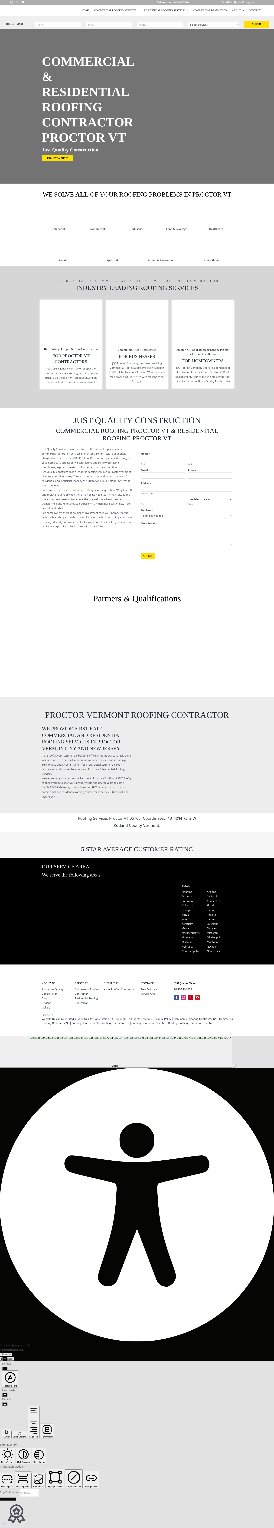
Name (145, 454)
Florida (211, 905)
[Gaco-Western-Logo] (82, 650)
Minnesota (188, 937)
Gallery (46, 1007)
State (190, 504)
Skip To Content (10, 1492)
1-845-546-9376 (183, 989)
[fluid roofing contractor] (247, 617)
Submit (256, 24)
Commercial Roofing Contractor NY (196, 1019)
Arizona (211, 892)
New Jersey (213, 951)
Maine (185, 928)
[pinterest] (17, 2)
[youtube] (23, 2)
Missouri (187, 942)
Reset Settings (8, 1499)
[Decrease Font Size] (4, 1368)
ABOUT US (48, 983)
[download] (192, 617)
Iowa (184, 919)
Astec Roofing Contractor (119, 989)
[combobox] (116, 1052)
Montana (212, 942)
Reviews (46, 1003)
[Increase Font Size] (4, 1359)
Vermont (151, 825)
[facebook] (6, 2)
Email (145, 470)
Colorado (187, 901)
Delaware (187, 905)
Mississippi (213, 937)
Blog (44, 998)
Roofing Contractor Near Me (149, 1023)
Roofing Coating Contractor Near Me (190, 1023)
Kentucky (187, 924)
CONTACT (147, 983)
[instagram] (11, 2)
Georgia (186, 910)
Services (147, 510)
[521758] (137, 625)
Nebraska (187, 946)
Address (146, 483)
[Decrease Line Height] (4, 1404)
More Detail (149, 523)
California (212, 896)
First (143, 464)
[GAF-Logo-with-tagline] (27, 625)
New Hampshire (191, 951)
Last (190, 464)
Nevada (211, 946)
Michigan (212, 933)
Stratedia (70, 1019)
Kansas (211, 919)
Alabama (187, 892)
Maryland (212, 928)
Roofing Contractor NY (115, 1023)
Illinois (185, 914)
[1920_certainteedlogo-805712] (82, 625)
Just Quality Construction (94, 1019)
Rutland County (128, 825)
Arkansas (187, 896)
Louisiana (212, 924)
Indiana (211, 914)
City (142, 504)
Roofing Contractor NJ (85, 1023)
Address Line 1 (147, 493)
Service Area (148, 994)
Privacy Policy (162, 1019)
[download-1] (192, 649)
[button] (234, 1066)
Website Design (51, 1019)
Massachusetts (191, 933)
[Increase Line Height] (4, 1395)
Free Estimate (149, 989)
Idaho (210, 910)
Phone (192, 470)
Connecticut (214, 901)
